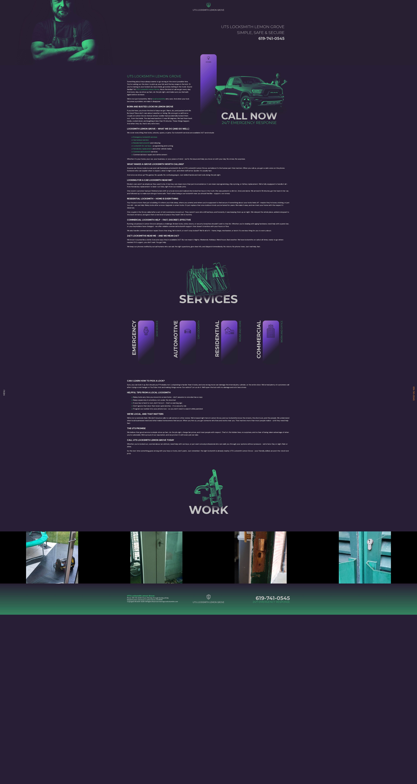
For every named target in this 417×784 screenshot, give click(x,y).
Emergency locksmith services (145, 137)
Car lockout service (141, 140)
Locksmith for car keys (142, 146)
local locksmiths (158, 99)
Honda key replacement (142, 149)
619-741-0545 (413, 394)
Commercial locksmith (142, 152)
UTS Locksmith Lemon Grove (147, 89)
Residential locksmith (141, 143)
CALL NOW (249, 116)
